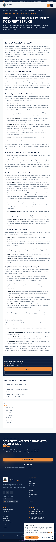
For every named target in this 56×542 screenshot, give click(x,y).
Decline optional (46, 537)
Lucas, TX (8, 412)
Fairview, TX (9, 420)
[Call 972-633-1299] (48, 5)
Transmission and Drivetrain (16, 10)
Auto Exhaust (6, 524)
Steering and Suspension (8, 509)
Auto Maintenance (7, 520)
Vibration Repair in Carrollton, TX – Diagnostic (17, 389)
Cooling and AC (6, 518)
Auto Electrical (6, 514)
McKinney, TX (9, 410)
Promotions (31, 488)
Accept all (32, 537)
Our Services (32, 483)
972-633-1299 (28, 373)
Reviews (31, 490)
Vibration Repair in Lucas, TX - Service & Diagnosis (18, 391)
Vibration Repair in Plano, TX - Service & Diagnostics (18, 396)
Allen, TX (8, 425)
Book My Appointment (28, 369)
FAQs (30, 496)
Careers (31, 499)
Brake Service (6, 516)
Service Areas (32, 485)
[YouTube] (11, 492)
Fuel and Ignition (6, 511)
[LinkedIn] (7, 492)
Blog (30, 492)
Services (8, 10)
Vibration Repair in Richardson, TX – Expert (16, 384)
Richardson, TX (9, 407)
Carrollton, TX (9, 422)
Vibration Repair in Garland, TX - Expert (15, 394)
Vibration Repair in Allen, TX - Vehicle (15, 386)
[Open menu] (51, 5)
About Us (31, 481)
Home (4, 10)
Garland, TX (9, 415)
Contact (31, 501)
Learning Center (33, 494)
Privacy (22, 534)
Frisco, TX (8, 417)
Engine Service (6, 527)
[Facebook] (4, 492)
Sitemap (23, 536)
